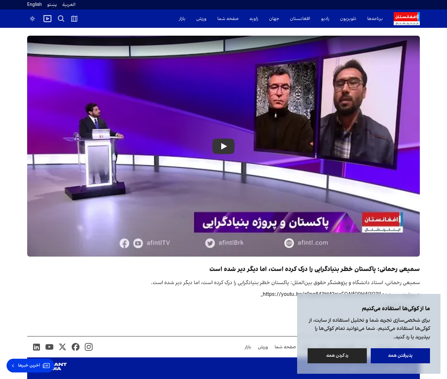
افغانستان (300, 18)
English (34, 4)
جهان (274, 18)
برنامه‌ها (375, 18)
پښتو (52, 4)
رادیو (325, 18)
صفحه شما (228, 18)
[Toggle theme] (32, 18)
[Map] (74, 18)
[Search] (61, 18)
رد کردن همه (337, 355)
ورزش (201, 18)
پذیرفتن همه (400, 355)
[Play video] (47, 19)
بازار (182, 18)
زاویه (253, 18)
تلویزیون (348, 18)
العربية (69, 4)
